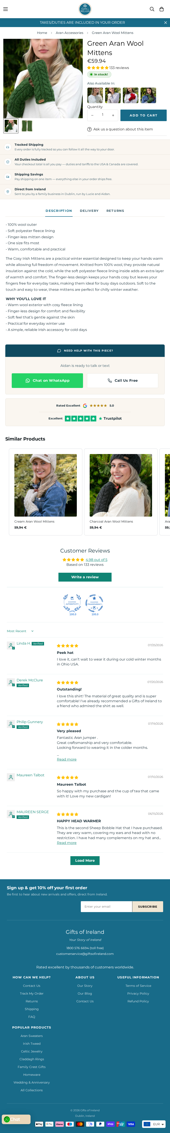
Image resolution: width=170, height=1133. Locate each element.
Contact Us (31, 986)
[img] (67, 646)
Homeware (31, 1075)
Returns (115, 211)
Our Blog (85, 993)
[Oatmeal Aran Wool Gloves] (95, 95)
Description (59, 211)
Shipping (32, 1009)
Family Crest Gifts (32, 1067)
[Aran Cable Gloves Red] (131, 95)
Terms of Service (138, 986)
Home (42, 33)
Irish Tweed (32, 1044)
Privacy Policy (138, 993)
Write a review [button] (85, 577)
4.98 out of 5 (96, 560)
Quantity (95, 107)
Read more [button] (67, 759)
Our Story (85, 986)
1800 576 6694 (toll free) (85, 948)
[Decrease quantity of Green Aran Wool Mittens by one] (92, 115)
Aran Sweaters (32, 1036)
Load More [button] (85, 860)
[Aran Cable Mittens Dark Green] (148, 95)
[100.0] (72, 603)
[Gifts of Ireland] (85, 9)
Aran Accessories (69, 33)
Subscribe (147, 906)
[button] (161, 9)
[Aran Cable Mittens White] (113, 95)
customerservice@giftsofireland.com (85, 954)
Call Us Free (126, 380)
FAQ (31, 1017)
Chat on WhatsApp (51, 380)
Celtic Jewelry (31, 1051)
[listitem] (45, 491)
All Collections (32, 1090)
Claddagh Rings (31, 1059)
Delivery (89, 211)
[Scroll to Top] (161, 1109)
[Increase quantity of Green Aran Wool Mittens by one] (113, 115)
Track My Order (32, 993)
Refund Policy (138, 1001)
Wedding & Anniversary (32, 1082)
